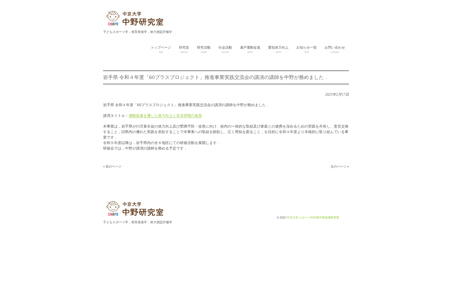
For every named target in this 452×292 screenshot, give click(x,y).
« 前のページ (112, 166)
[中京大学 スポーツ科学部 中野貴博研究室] (135, 26)
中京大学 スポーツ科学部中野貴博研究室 (313, 217)
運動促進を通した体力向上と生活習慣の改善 (165, 115)
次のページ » (340, 166)
